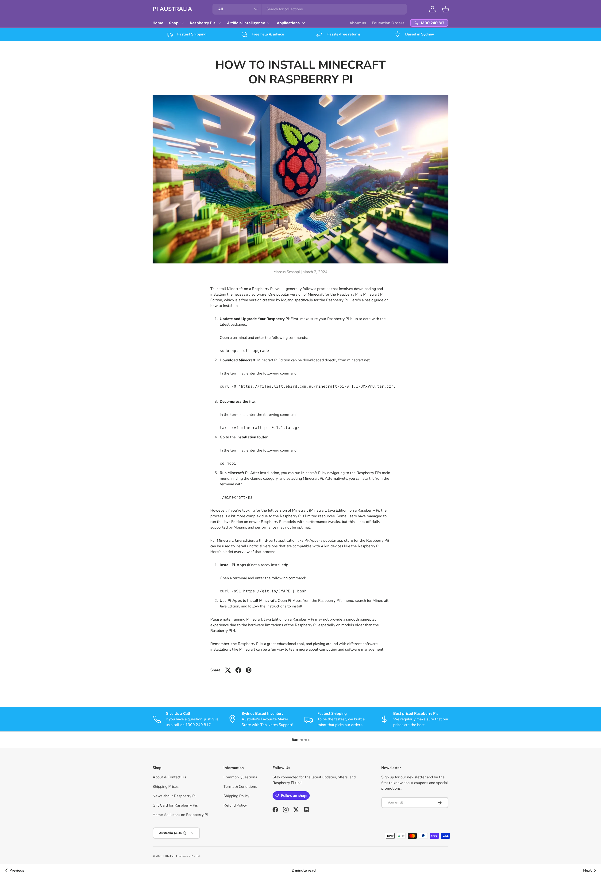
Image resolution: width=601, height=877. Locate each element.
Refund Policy (235, 805)
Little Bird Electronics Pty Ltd (181, 856)
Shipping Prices (166, 786)
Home (158, 22)
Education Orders (388, 22)
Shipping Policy (236, 796)
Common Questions (240, 777)
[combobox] (309, 9)
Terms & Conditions (240, 786)
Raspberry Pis (203, 22)
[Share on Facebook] (238, 670)
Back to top (300, 740)
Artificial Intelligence (246, 22)
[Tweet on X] (228, 670)
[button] (445, 9)
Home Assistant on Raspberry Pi (180, 814)
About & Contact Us (169, 777)
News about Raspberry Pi (174, 796)
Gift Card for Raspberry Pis (175, 805)
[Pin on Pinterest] (248, 670)
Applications (288, 22)
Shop (173, 22)
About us (358, 22)
